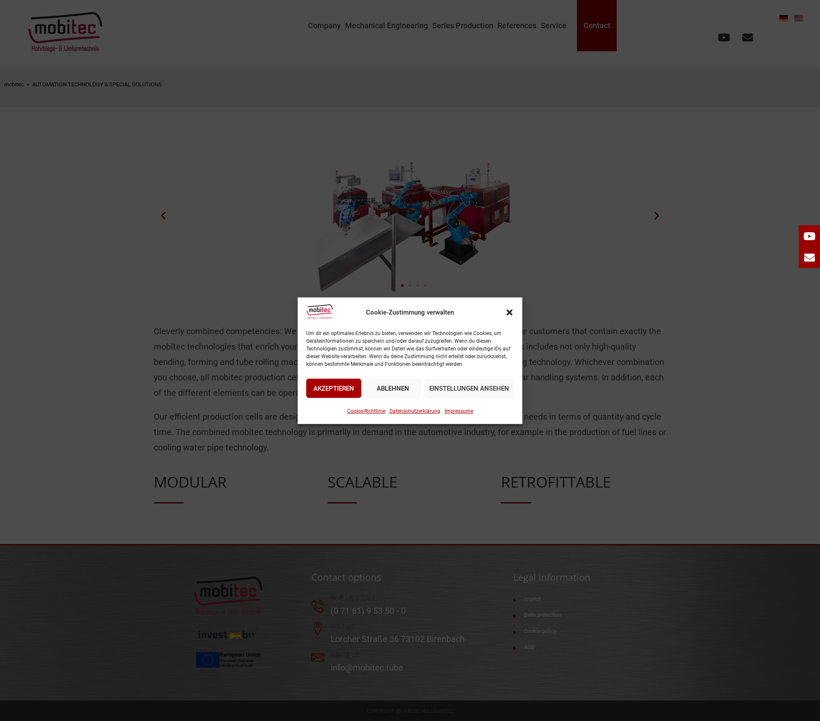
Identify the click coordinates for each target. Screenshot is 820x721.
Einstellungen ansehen (469, 388)
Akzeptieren (333, 388)
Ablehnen (393, 388)
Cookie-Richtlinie (366, 411)
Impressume (459, 411)
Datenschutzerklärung (415, 411)
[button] (509, 312)
